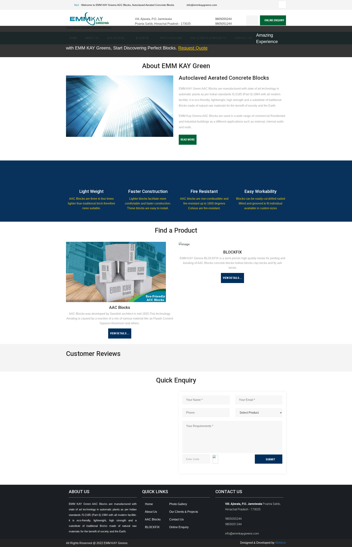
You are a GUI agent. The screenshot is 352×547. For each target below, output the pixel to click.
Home (148, 504)
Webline (280, 542)
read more (188, 139)
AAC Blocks (152, 519)
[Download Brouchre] (252, 21)
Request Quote (193, 47)
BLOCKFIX (152, 527)
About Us (150, 511)
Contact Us (176, 519)
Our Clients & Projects (183, 511)
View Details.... (119, 333)
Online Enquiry (274, 20)
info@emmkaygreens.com (202, 4)
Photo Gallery (177, 504)
